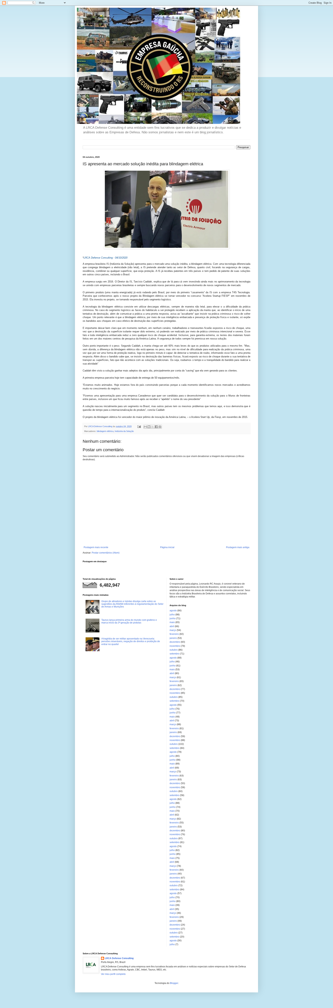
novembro (175, 646)
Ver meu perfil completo (113, 974)
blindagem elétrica (105, 431)
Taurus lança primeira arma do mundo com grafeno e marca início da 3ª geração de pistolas (129, 621)
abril (172, 626)
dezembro (175, 642)
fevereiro (174, 634)
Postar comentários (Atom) (105, 552)
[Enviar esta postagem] (138, 426)
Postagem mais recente (96, 547)
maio (172, 622)
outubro (174, 649)
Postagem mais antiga (237, 547)
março (173, 630)
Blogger (174, 983)
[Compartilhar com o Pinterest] (160, 427)
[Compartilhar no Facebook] (156, 427)
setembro (174, 653)
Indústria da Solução (124, 431)
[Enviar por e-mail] (145, 427)
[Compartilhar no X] (153, 427)
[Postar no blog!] (149, 427)
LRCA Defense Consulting (119, 958)
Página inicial (167, 547)
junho (173, 618)
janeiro (173, 638)
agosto (173, 610)
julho (172, 614)
